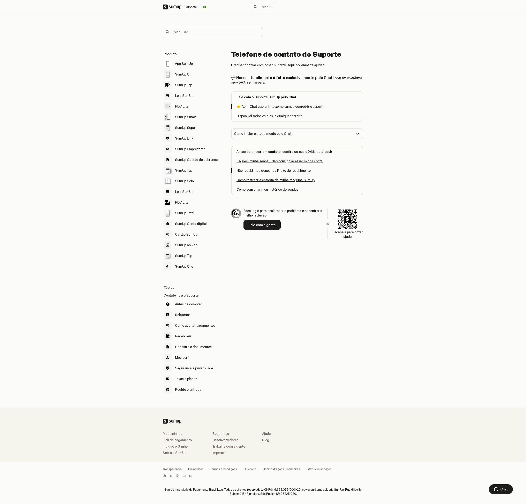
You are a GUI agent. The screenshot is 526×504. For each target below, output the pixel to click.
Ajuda (266, 434)
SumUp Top (183, 170)
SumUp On (183, 74)
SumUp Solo (184, 181)
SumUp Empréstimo (190, 149)
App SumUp (184, 64)
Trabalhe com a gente (228, 446)
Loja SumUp (184, 96)
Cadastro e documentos (193, 347)
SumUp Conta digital (191, 224)
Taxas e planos (186, 379)
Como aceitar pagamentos (195, 325)
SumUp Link (184, 138)
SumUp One (184, 266)
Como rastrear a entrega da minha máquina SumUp (275, 180)
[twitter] (171, 476)
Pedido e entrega (188, 389)
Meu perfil (182, 357)
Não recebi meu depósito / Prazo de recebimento (273, 170)
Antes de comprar (188, 304)
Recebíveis (183, 336)
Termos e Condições (223, 469)
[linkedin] (190, 476)
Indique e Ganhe (175, 446)
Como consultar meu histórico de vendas (267, 189)
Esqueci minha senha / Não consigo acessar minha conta (279, 161)
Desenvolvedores (225, 440)
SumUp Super (185, 128)
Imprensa (219, 453)
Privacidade (196, 469)
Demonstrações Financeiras (281, 469)
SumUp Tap (183, 85)
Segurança (220, 434)
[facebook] (164, 476)
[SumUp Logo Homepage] (174, 7)
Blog (265, 440)
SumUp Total (184, 213)
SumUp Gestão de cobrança (196, 160)
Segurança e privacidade (194, 368)
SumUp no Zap (186, 245)
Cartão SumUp (186, 234)
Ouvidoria (250, 469)
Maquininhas (172, 434)
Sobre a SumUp (174, 453)
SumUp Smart (185, 117)
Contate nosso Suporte (181, 295)
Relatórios (182, 315)
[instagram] (177, 476)
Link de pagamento (177, 440)
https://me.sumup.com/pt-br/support (295, 106)
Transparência (172, 469)
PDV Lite (181, 106)
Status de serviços (319, 469)
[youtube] (184, 476)
